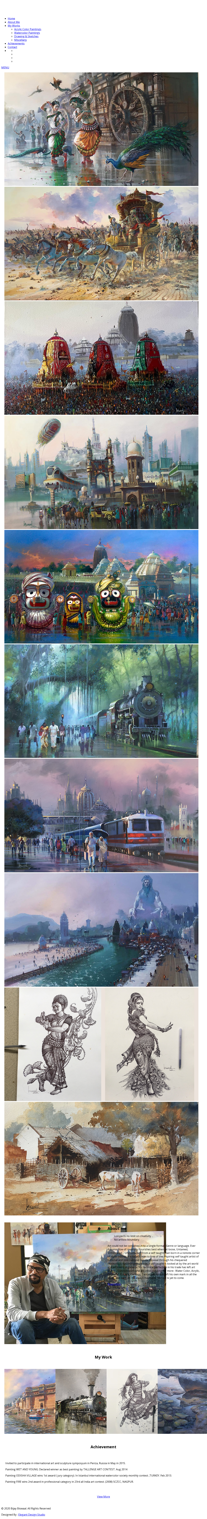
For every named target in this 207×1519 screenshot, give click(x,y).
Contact (12, 47)
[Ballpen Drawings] (139, 1433)
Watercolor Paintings (27, 33)
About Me (14, 22)
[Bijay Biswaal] (25, 12)
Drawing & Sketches (26, 36)
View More (103, 1496)
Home (11, 18)
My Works (14, 25)
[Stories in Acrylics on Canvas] (36, 1433)
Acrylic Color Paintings (27, 29)
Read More (114, 1284)
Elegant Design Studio (31, 1514)
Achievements (16, 43)
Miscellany (20, 40)
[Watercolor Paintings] (87, 1433)
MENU (5, 67)
